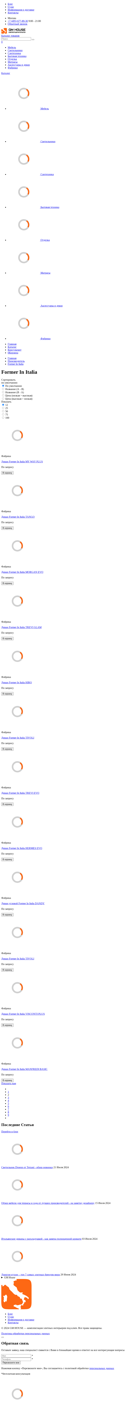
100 (7, 417)
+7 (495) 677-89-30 (18, 21)
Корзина (13, 352)
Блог (10, 4)
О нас (11, 6)
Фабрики (13, 67)
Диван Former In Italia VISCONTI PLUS (23, 1014)
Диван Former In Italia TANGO (18, 516)
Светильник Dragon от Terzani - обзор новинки (27, 1167)
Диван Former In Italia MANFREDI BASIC (24, 1069)
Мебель (12, 47)
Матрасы (13, 62)
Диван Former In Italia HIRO (16, 682)
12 (6, 405)
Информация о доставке (21, 9)
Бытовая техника (17, 56)
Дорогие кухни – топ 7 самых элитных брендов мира (30, 1274)
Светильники (15, 50)
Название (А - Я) (14, 389)
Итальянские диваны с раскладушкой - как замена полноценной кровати (41, 1238)
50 (6, 411)
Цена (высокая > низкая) (18, 398)
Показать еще (8, 1083)
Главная (12, 344)
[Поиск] (33, 39)
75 (6, 414)
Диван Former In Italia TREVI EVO (20, 793)
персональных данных (101, 1368)
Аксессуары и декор (19, 64)
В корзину (7, 473)
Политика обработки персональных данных (25, 1333)
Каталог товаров (10, 35)
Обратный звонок (17, 24)
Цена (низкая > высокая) (18, 395)
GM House (9, 1277)
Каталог (5, 73)
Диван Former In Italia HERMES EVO (21, 848)
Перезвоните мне (11, 1362)
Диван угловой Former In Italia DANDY (23, 903)
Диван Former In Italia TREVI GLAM (21, 627)
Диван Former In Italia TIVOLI (17, 737)
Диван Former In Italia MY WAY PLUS (22, 461)
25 (6, 408)
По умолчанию (13, 386)
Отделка (12, 59)
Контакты (13, 12)
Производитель (16, 361)
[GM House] (13, 32)
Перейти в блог (9, 1131)
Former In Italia (16, 364)
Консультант (14, 349)
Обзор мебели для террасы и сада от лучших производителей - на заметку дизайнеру (47, 1203)
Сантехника (14, 53)
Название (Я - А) (14, 392)
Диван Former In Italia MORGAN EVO (22, 572)
